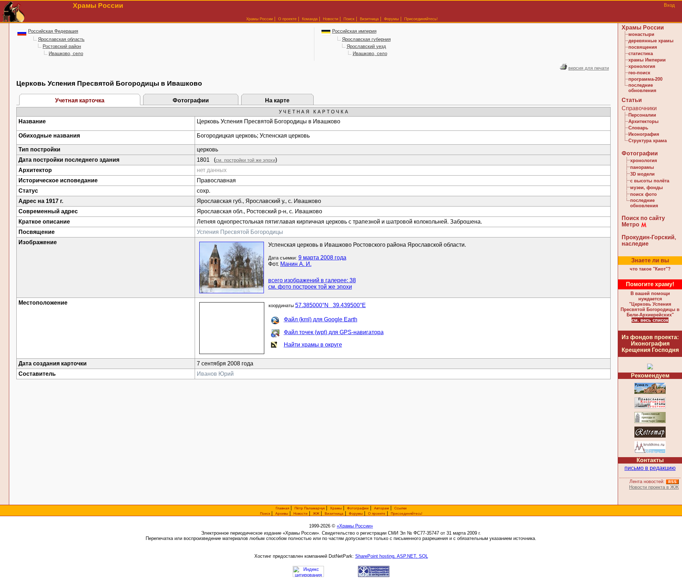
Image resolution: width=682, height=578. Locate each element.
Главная (282, 508)
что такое (650, 269)
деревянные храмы (650, 40)
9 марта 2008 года (322, 258)
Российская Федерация (53, 31)
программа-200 (645, 79)
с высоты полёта (649, 180)
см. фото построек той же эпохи (310, 287)
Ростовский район (62, 46)
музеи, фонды (646, 187)
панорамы (642, 167)
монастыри (641, 34)
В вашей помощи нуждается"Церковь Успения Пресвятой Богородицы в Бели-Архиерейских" (650, 304)
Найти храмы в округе (313, 345)
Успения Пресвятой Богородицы (240, 232)
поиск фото (643, 194)
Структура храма (647, 140)
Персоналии (642, 115)
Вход (669, 5)
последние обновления (642, 87)
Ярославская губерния (366, 39)
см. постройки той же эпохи (245, 160)
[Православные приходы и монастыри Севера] (650, 422)
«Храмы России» (355, 526)
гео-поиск (639, 72)
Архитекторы (643, 121)
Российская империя (354, 31)
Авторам (381, 508)
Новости (330, 19)
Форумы (391, 19)
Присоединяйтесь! (421, 19)
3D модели (642, 174)
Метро (630, 224)
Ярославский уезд (366, 46)
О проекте (376, 513)
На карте (277, 100)
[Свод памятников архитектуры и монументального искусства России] (650, 393)
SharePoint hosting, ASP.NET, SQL (391, 556)
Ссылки (400, 508)
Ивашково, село (66, 53)
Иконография (643, 134)
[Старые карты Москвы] (650, 436)
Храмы (336, 508)
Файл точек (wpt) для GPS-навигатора (334, 332)
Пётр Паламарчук (309, 508)
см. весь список (650, 320)
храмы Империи (647, 60)
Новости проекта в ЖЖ (654, 487)
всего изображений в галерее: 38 (312, 280)
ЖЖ (316, 513)
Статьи (632, 100)
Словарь (638, 127)
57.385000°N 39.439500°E (330, 305)
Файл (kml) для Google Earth (320, 319)
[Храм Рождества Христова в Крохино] (650, 452)
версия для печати (588, 68)
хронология (641, 66)
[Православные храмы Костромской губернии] (650, 407)
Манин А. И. (296, 264)
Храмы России (259, 19)
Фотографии (191, 100)
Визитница (369, 19)
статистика (640, 53)
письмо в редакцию (650, 468)
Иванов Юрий (215, 374)
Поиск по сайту (643, 218)
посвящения (642, 47)
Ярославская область (61, 39)
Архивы (281, 513)
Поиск (348, 19)
